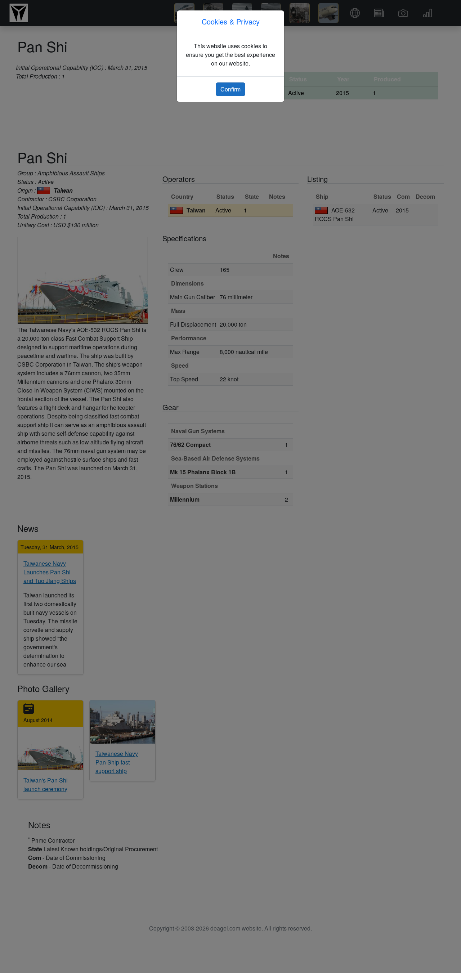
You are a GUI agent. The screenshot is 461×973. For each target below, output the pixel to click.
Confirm (230, 89)
